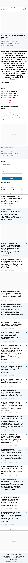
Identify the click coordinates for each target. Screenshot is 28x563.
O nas (7, 554)
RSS (10, 557)
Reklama (20, 557)
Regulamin (21, 556)
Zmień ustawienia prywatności (10, 556)
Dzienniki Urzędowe (14, 43)
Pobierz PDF (4, 102)
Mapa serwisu (13, 559)
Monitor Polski (4, 43)
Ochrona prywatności (15, 554)
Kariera (6, 557)
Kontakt (15, 557)
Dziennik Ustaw (14, 41)
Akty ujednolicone (5, 41)
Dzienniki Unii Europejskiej (7, 45)
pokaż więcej (13, 529)
